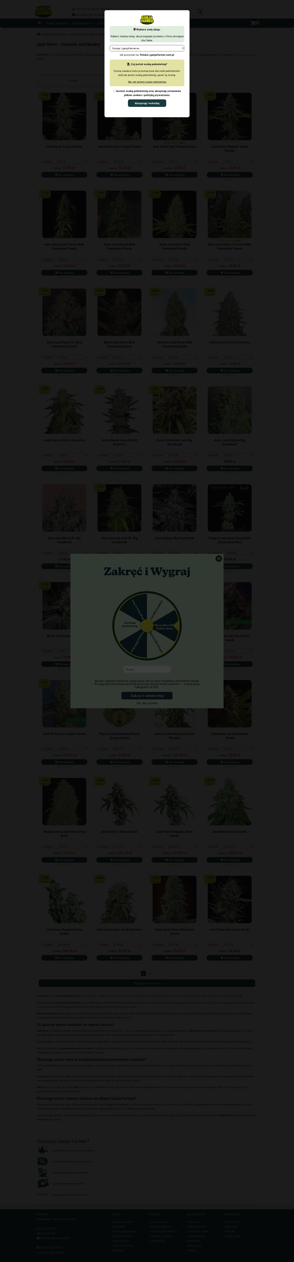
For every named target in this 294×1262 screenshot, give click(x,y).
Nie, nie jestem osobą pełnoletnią (147, 81)
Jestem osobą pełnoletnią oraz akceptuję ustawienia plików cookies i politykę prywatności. (148, 93)
